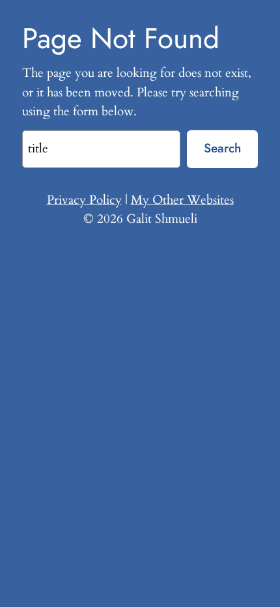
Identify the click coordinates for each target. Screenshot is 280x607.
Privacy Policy (84, 199)
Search (222, 148)
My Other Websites (182, 199)
